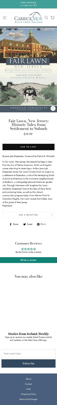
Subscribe (28, 363)
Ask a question (28, 215)
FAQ (28, 389)
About (28, 378)
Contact (28, 384)
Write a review (28, 260)
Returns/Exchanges (28, 399)
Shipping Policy (28, 394)
